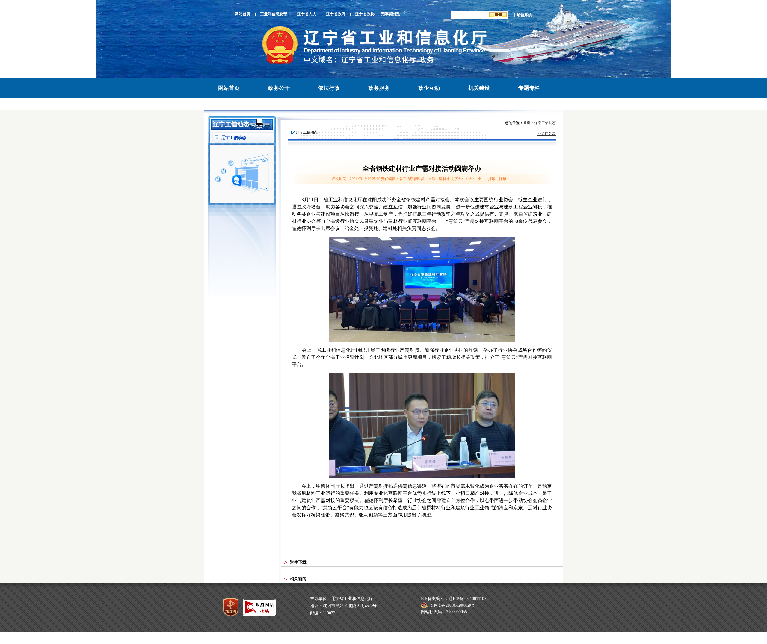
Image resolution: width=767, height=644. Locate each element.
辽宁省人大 (306, 14)
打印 (502, 179)
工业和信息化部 (273, 14)
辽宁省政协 (365, 14)
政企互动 (429, 88)
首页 (526, 123)
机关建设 (479, 88)
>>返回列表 (546, 134)
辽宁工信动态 (233, 137)
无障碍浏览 (390, 14)
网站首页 (242, 14)
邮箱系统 (524, 15)
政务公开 (279, 88)
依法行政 (329, 88)
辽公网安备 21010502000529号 (451, 605)
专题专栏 (529, 88)
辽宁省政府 (335, 14)
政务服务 (379, 88)
